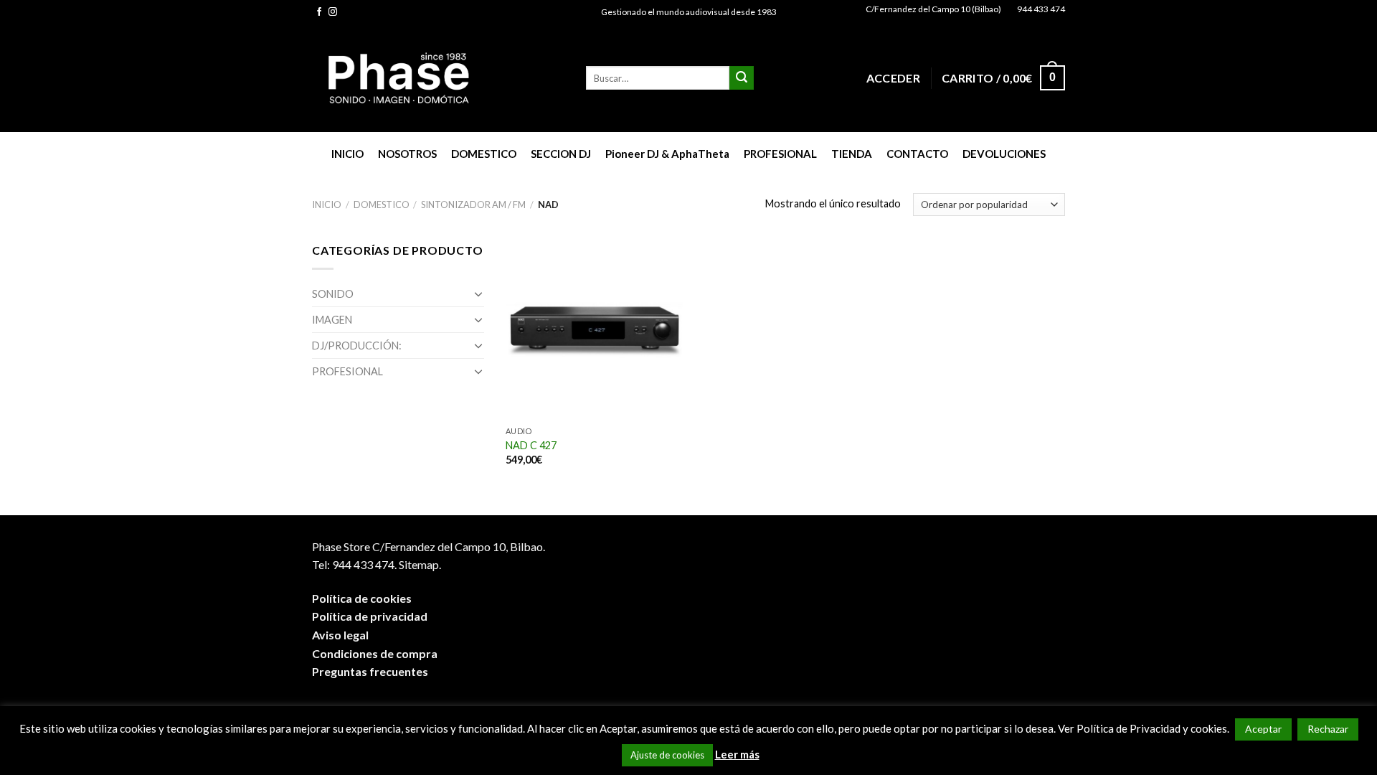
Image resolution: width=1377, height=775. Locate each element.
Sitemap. (420, 564)
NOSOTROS (407, 153)
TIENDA (851, 153)
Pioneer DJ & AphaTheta (667, 153)
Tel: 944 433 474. (354, 564)
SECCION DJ (561, 153)
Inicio (326, 204)
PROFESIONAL (780, 153)
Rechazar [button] (1327, 729)
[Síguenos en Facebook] (319, 12)
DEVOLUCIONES (1004, 153)
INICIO (347, 153)
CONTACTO (917, 153)
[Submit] (741, 78)
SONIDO (333, 294)
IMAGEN (332, 320)
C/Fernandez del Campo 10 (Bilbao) (933, 9)
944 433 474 (1041, 9)
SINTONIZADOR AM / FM (473, 204)
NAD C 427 (531, 445)
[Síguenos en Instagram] (332, 12)
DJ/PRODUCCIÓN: (357, 345)
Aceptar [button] (1263, 729)
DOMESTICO (483, 153)
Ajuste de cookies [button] (667, 755)
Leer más (737, 754)
